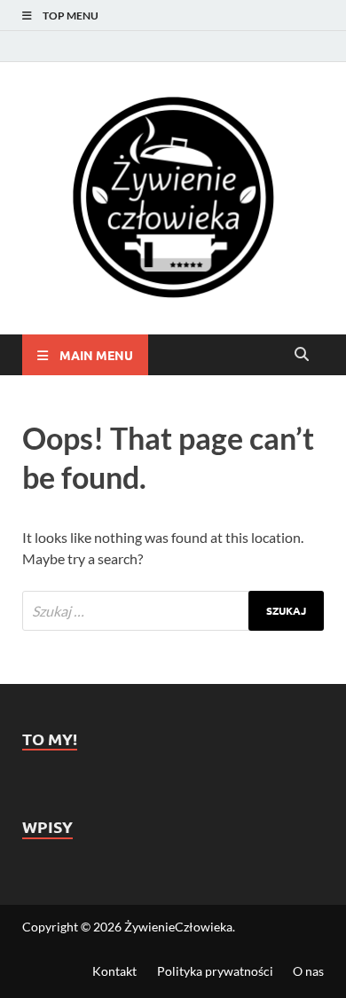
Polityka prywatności (215, 970)
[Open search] (301, 354)
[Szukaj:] (173, 611)
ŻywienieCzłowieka (178, 926)
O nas (308, 970)
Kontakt (114, 970)
